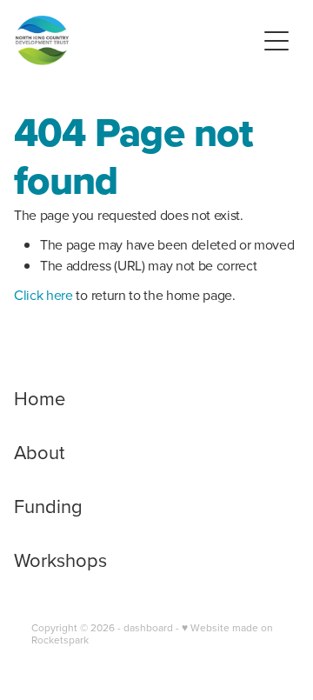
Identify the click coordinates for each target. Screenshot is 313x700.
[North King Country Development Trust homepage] (136, 40)
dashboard (148, 627)
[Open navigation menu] (276, 41)
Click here (43, 294)
